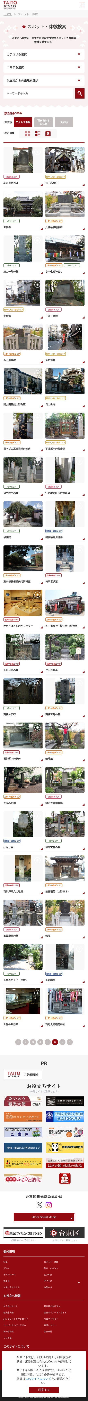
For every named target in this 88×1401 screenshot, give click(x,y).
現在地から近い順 (43, 122)
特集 (5, 1262)
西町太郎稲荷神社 (55, 1024)
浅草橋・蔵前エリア (54, 531)
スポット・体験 (51, 1262)
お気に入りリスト (11, 1287)
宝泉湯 (7, 315)
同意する (44, 1389)
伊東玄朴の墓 (52, 847)
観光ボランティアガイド (55, 1312)
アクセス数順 (23, 122)
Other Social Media (44, 1217)
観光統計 (48, 1331)
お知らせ (48, 1287)
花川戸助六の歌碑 (13, 891)
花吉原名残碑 (10, 183)
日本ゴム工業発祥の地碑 (16, 448)
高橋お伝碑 (9, 714)
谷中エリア (11, 221)
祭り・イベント (51, 1268)
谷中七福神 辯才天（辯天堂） (62, 625)
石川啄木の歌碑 (12, 758)
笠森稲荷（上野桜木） (57, 891)
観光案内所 (8, 1312)
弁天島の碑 (9, 803)
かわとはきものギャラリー (18, 625)
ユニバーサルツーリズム (14, 1325)
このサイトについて (38, 1378)
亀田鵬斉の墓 (10, 935)
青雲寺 (7, 227)
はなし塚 (8, 847)
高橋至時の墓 (52, 714)
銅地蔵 (49, 758)
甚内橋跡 (50, 980)
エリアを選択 (15, 67)
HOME (7, 14)
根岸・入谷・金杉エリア (55, 177)
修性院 (7, 537)
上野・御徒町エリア (54, 221)
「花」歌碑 (51, 315)
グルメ (6, 1268)
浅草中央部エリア (54, 575)
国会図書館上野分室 (14, 404)
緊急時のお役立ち (52, 1306)
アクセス (48, 1281)
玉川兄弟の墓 (10, 670)
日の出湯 (50, 404)
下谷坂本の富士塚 (55, 448)
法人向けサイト (10, 1306)
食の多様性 (8, 1331)
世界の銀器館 (10, 1024)
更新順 (64, 122)
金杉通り (50, 360)
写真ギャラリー (51, 1319)
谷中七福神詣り (54, 271)
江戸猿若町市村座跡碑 (57, 493)
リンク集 (7, 1338)
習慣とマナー (50, 1325)
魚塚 (47, 935)
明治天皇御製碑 (54, 803)
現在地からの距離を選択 (22, 80)
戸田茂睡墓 (51, 670)
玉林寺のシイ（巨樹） (15, 980)
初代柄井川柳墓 (54, 537)
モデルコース (9, 1274)
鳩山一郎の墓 (10, 271)
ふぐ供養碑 (9, 360)
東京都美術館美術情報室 (16, 581)
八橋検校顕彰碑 (54, 227)
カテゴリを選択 (17, 54)
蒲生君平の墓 (10, 493)
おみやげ (48, 1274)
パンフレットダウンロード (15, 1319)
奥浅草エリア (11, 177)
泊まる (6, 1281)
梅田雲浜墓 (51, 581)
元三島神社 (51, 183)
